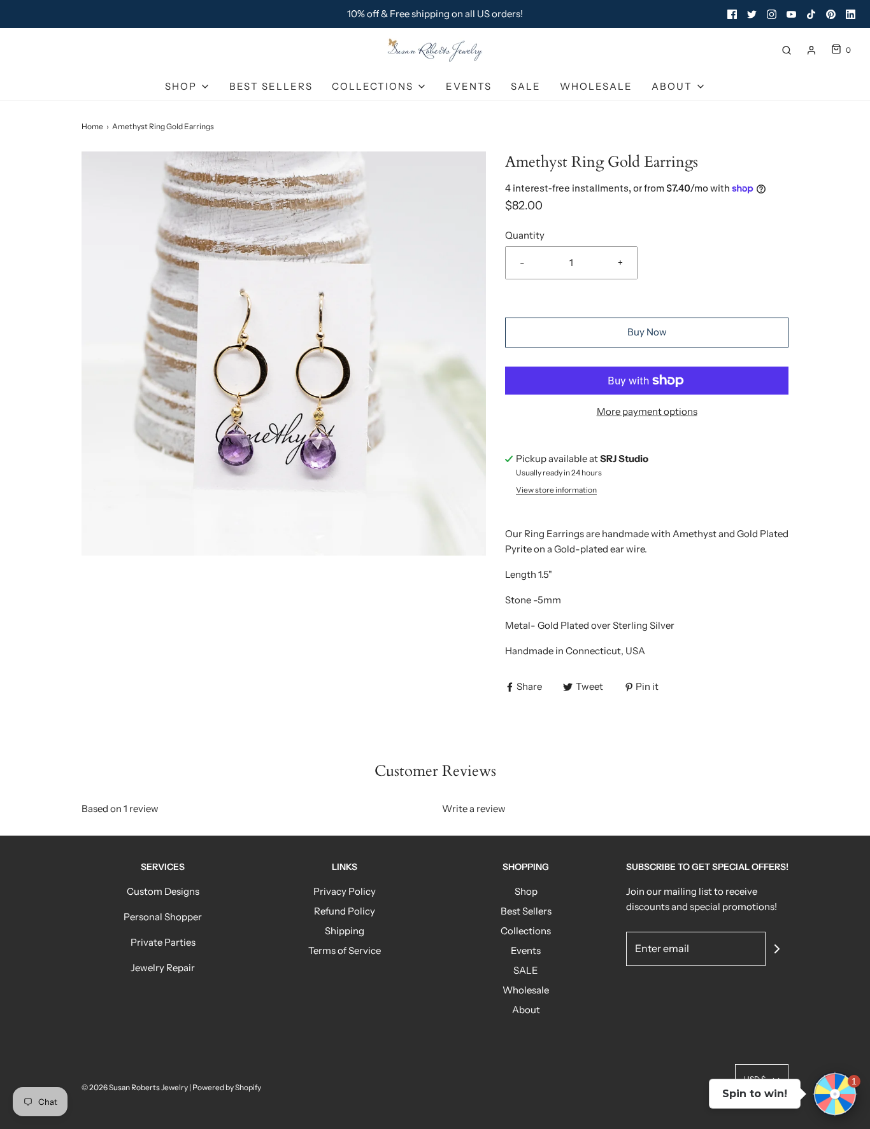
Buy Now (647, 332)
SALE (526, 86)
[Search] (786, 50)
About (526, 1010)
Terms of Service (344, 950)
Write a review (474, 809)
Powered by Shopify (226, 1087)
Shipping (344, 931)
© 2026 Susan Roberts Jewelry (135, 1087)
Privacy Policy (344, 891)
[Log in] (811, 50)
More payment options (647, 411)
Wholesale (596, 86)
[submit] (777, 949)
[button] (835, 1094)
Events (469, 86)
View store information (556, 489)
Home (92, 126)
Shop (526, 891)
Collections (526, 931)
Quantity (525, 235)
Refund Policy (344, 911)
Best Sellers (271, 86)
